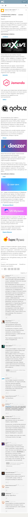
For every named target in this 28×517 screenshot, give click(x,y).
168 (14, 416)
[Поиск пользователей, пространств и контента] (26, 5)
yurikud (7, 378)
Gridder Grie (8, 416)
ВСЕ (3, 5)
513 (12, 493)
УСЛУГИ (7, 370)
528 (12, 275)
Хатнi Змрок (8, 345)
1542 (18, 9)
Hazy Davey (8, 320)
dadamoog (8, 493)
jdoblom (7, 276)
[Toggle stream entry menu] (26, 10)
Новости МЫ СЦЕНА (10, 9)
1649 (10, 377)
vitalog (7, 501)
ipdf (6, 443)
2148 (10, 442)
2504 (15, 345)
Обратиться (13, 371)
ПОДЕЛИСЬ (23, 273)
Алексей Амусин (9, 472)
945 (13, 320)
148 (18, 395)
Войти (24, 1)
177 (16, 472)
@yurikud (8, 406)
